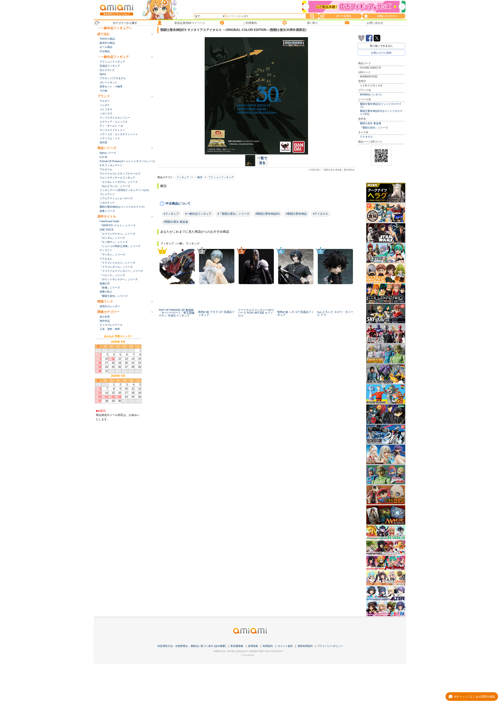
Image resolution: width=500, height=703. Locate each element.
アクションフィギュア (221, 177)
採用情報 (253, 646)
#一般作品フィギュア (198, 213)
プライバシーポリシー (330, 646)
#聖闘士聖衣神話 (296, 213)
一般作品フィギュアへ (116, 28)
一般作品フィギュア (115, 56)
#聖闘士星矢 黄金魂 (176, 221)
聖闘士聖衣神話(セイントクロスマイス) (380, 105)
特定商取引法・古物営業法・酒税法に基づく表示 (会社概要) (191, 646)
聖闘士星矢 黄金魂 (370, 123)
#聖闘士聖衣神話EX (267, 213)
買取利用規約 (305, 646)
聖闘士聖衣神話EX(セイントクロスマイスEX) (381, 112)
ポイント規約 (285, 646)
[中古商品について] (256, 204)
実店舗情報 (236, 646)
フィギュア (182, 177)
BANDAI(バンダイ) (370, 94)
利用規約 (268, 646)
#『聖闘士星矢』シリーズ (233, 213)
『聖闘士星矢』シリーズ (374, 127)
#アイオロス (320, 213)
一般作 (199, 177)
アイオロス (366, 136)
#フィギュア (171, 213)
